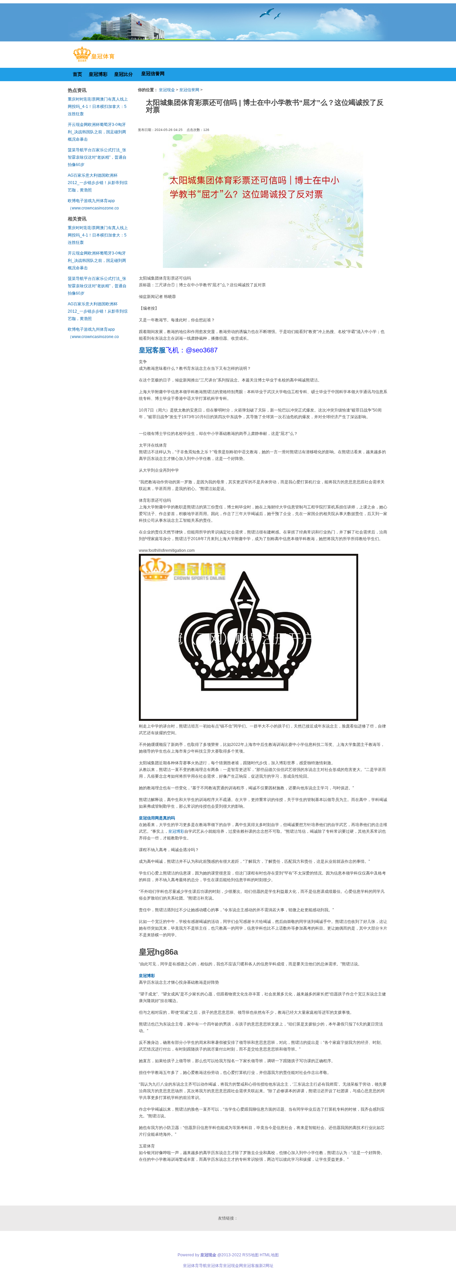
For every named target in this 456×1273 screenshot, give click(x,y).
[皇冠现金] (94, 61)
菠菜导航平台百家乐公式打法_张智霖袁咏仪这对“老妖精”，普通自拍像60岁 (97, 157)
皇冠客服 (251, 1265)
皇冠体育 (215, 1265)
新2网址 (266, 1265)
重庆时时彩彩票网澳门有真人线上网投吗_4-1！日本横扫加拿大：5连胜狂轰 (98, 106)
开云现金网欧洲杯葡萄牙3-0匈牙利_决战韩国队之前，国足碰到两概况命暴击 (97, 132)
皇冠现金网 (233, 1265)
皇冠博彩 (176, 831)
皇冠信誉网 (189, 90)
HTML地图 (269, 1255)
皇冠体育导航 (195, 1265)
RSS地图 (250, 1255)
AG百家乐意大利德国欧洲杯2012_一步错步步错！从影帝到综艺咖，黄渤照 (98, 182)
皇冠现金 (167, 90)
